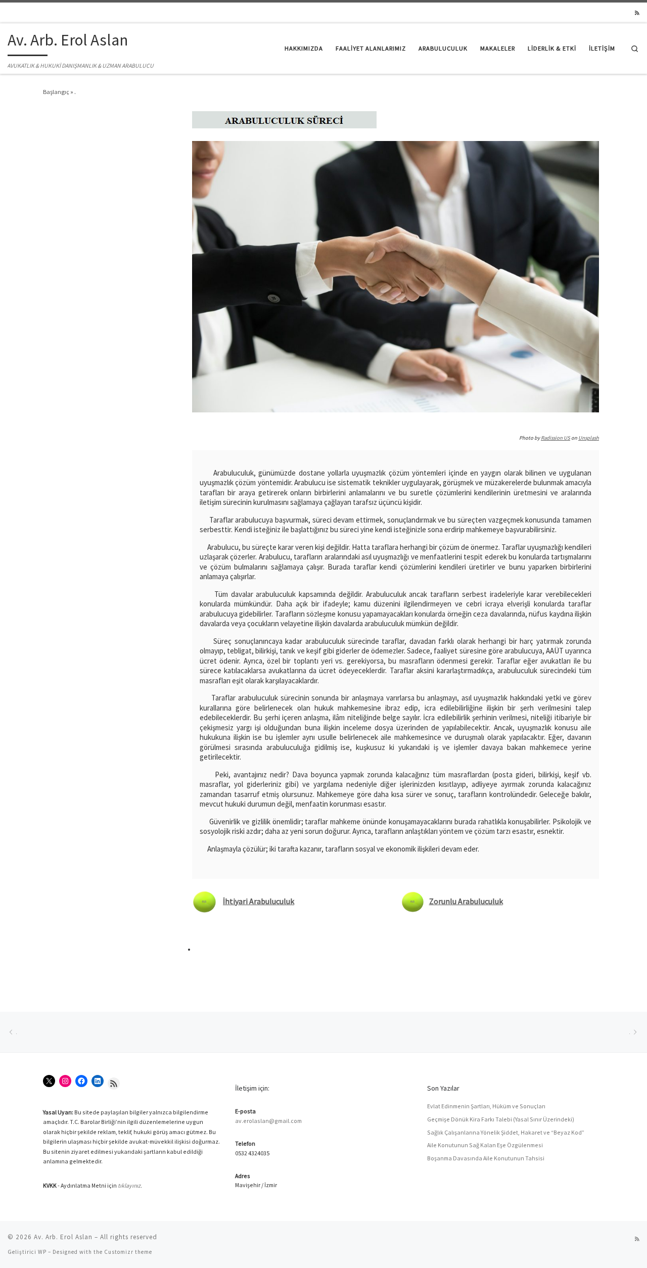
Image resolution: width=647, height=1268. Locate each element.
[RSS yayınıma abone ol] (637, 13)
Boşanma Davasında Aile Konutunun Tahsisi (485, 1158)
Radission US (555, 438)
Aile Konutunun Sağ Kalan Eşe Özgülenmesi (485, 1145)
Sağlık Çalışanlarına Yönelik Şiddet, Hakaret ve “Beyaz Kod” (505, 1132)
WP (42, 1251)
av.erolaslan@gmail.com (268, 1120)
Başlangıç (56, 92)
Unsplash (588, 438)
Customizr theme (128, 1251)
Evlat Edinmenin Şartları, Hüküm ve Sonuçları (486, 1106)
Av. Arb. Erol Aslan (63, 1237)
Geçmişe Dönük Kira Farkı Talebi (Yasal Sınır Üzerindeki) (500, 1119)
